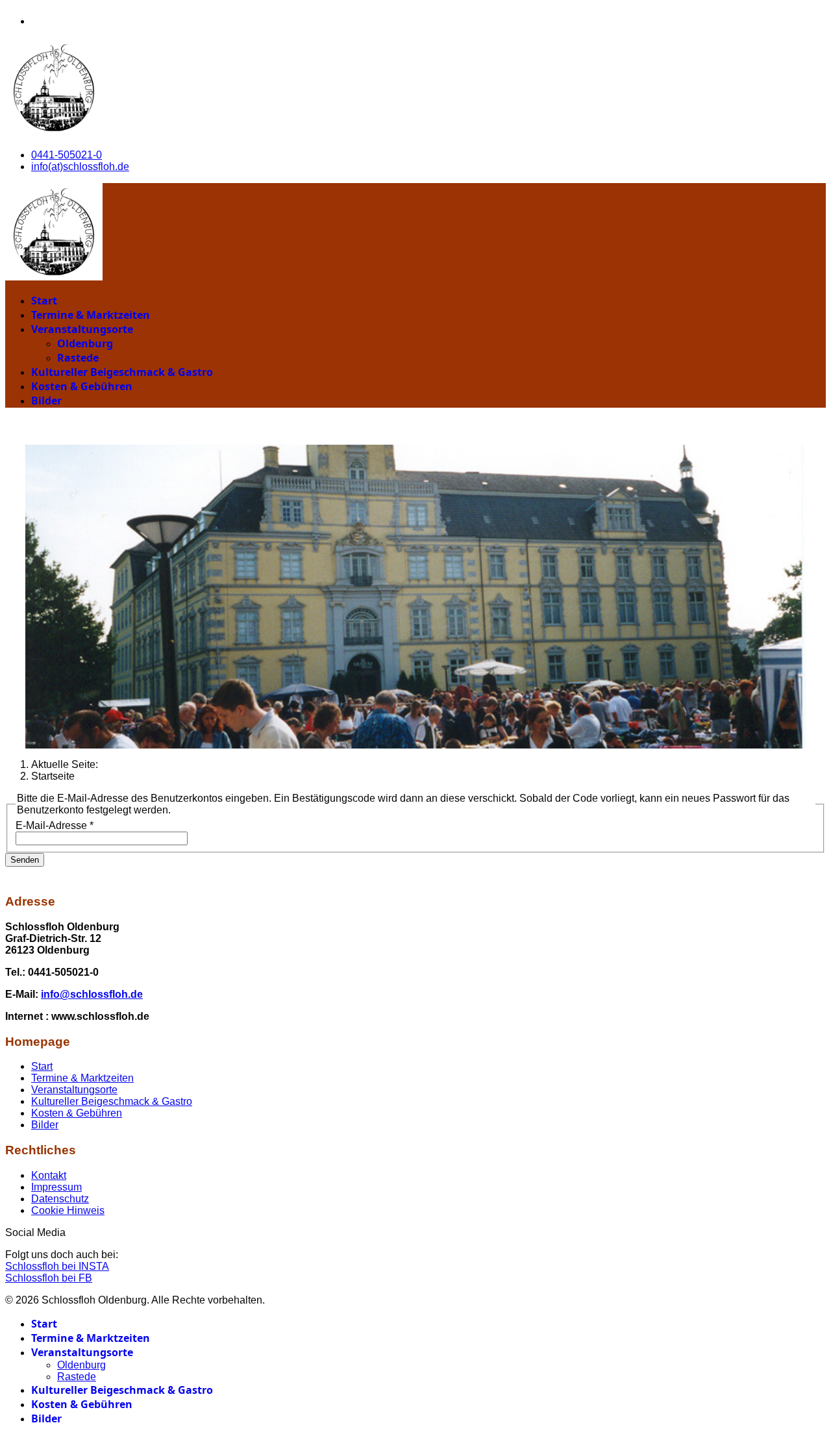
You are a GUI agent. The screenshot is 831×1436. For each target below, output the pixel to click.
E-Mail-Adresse (54, 825)
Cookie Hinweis (68, 1210)
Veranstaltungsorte (82, 329)
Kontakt (48, 1175)
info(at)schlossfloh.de (80, 166)
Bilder (46, 400)
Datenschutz (60, 1198)
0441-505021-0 (66, 154)
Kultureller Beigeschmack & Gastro (122, 372)
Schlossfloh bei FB (48, 1277)
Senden (24, 860)
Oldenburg (85, 343)
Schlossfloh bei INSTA (57, 1266)
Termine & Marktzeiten (90, 315)
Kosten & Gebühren (81, 386)
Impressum (56, 1187)
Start (44, 300)
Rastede (78, 358)
